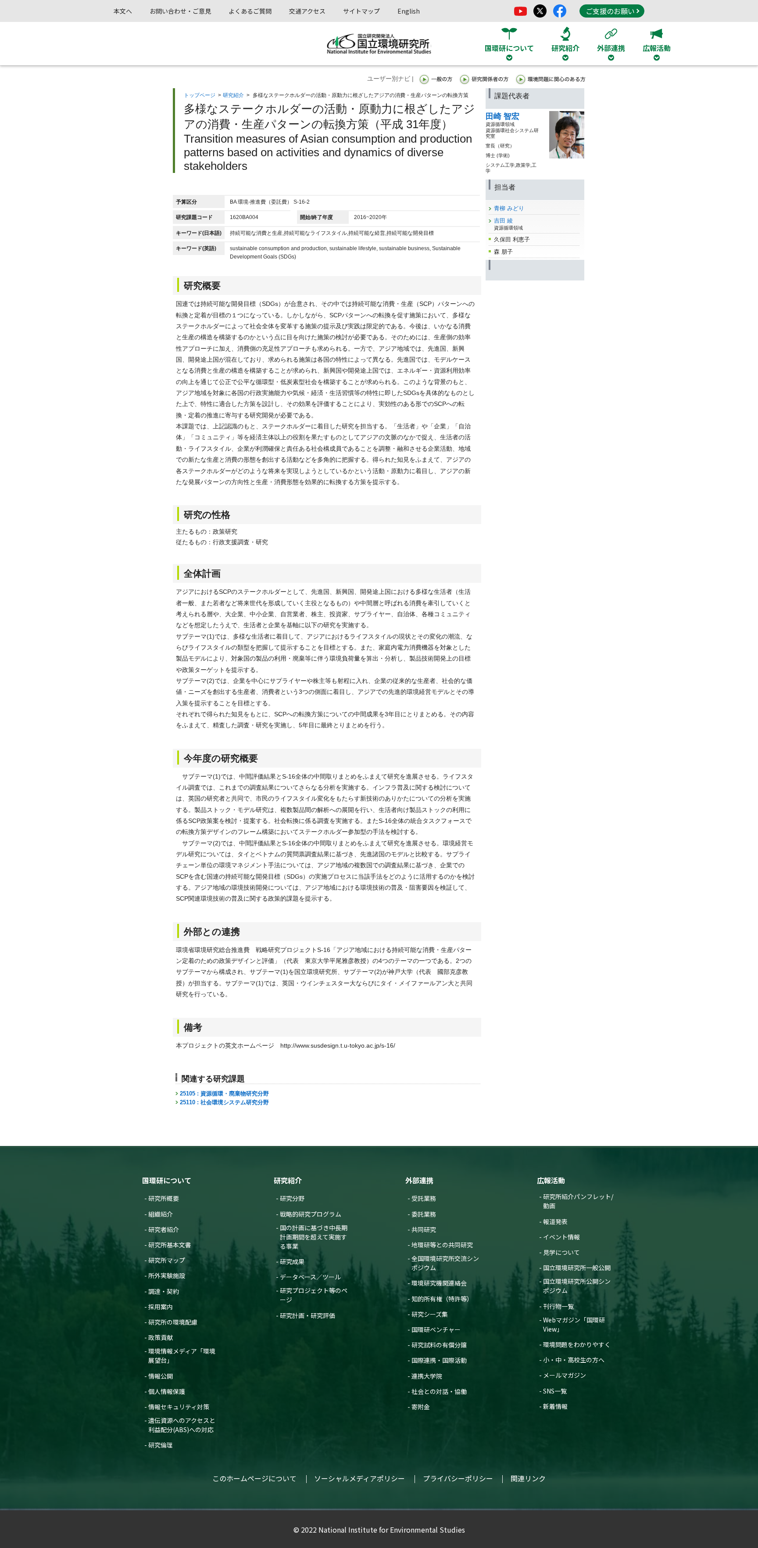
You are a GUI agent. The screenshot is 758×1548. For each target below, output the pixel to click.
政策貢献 (160, 1337)
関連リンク (528, 1478)
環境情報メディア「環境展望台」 (181, 1356)
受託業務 (423, 1198)
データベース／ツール (310, 1276)
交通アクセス (307, 11)
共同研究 (423, 1229)
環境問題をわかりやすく (577, 1344)
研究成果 (292, 1261)
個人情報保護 (166, 1391)
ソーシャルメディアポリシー (359, 1478)
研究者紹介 (163, 1229)
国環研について (166, 1180)
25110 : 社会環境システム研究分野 (224, 1102)
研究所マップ (166, 1260)
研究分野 (292, 1198)
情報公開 (160, 1376)
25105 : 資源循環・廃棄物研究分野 (224, 1093)
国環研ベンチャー (436, 1329)
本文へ (123, 11)
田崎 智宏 (502, 116)
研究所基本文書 (169, 1244)
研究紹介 (233, 95)
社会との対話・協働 (439, 1391)
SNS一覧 (555, 1390)
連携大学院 (426, 1376)
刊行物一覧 (558, 1306)
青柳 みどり (509, 208)
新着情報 (555, 1406)
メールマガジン (564, 1375)
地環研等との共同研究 (442, 1244)
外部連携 (419, 1180)
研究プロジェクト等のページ (313, 1295)
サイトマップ (361, 11)
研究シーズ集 (429, 1314)
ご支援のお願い (610, 11)
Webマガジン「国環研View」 (574, 1324)
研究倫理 (160, 1444)
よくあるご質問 (250, 11)
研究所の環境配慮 (172, 1322)
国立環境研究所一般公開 (577, 1267)
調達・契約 (163, 1291)
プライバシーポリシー (458, 1478)
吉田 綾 (503, 220)
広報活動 (551, 1180)
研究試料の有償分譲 (439, 1344)
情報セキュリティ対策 (178, 1406)
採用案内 (160, 1306)
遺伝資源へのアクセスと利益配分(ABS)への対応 (181, 1425)
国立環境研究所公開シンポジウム (577, 1286)
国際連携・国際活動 (439, 1360)
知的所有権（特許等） (442, 1298)
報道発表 (555, 1221)
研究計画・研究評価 (307, 1315)
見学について (561, 1252)
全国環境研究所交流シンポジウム (445, 1263)
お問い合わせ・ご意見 (180, 11)
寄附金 (420, 1406)
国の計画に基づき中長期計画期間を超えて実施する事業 (313, 1236)
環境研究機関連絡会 (439, 1283)
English (408, 11)
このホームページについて (254, 1478)
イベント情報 (561, 1236)
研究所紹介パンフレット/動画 (578, 1201)
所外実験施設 (166, 1275)
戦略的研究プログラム (310, 1214)
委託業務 (423, 1214)
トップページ (199, 95)
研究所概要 (163, 1198)
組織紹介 (160, 1214)
